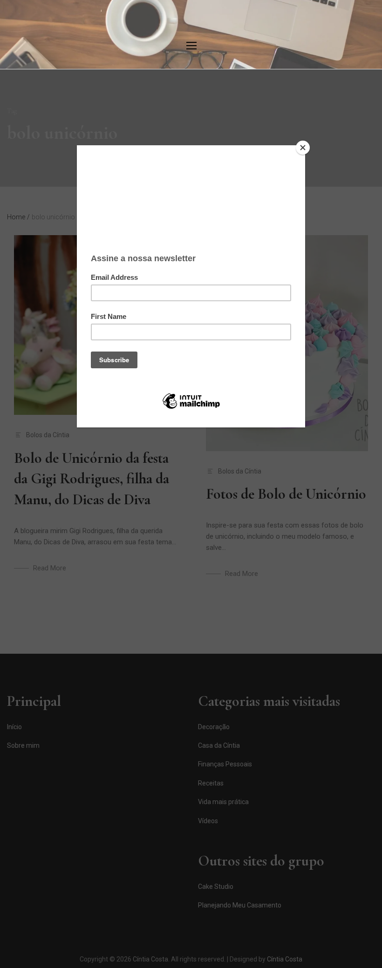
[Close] (303, 148)
